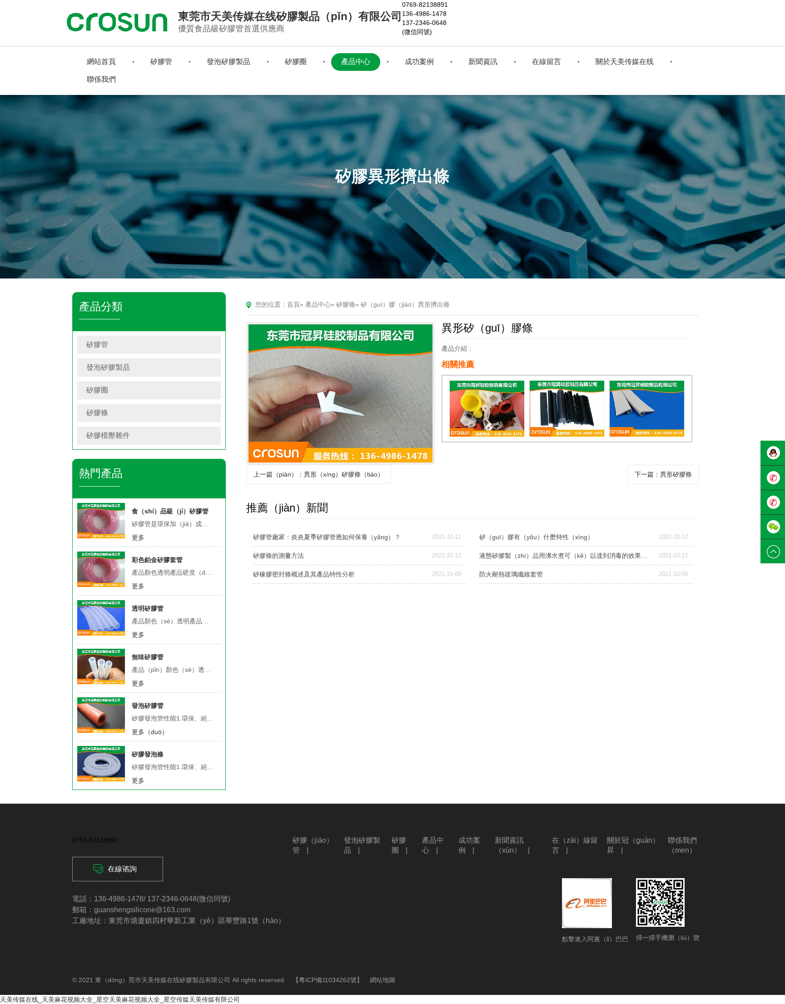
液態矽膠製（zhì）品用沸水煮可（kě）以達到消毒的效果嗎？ (565, 555)
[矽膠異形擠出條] (487, 408)
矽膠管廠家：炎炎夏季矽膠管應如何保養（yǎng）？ (327, 537)
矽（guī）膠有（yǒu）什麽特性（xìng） (536, 537)
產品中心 (318, 304)
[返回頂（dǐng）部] (772, 551)
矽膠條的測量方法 (278, 555)
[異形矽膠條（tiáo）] (340, 393)
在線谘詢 (122, 869)
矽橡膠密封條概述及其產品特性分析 (304, 574)
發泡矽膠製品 (108, 367)
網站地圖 (382, 980)
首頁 (293, 304)
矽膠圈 (97, 390)
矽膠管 (97, 344)
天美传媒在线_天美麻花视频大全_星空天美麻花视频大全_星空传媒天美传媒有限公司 (120, 999)
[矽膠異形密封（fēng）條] (647, 408)
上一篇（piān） (318, 474)
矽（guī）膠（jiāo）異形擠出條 (405, 304)
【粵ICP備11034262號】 (328, 980)
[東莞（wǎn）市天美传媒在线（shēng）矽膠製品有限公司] (117, 22)
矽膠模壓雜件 (108, 435)
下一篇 (663, 474)
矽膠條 (97, 413)
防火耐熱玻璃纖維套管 (511, 574)
